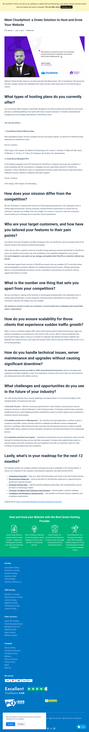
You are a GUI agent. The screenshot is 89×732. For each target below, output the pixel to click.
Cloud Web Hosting (11, 568)
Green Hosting (9, 632)
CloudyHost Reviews (12, 651)
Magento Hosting (11, 603)
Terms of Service (10, 659)
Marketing (30, 30)
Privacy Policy (9, 662)
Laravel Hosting (10, 609)
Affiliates (7, 656)
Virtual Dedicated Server (13, 624)
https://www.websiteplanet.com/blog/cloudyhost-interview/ (39, 502)
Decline (20, 724)
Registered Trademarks (73, 718)
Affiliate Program (10, 635)
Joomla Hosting (10, 600)
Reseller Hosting (10, 573)
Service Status (10, 648)
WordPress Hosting (12, 570)
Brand (6, 665)
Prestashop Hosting (12, 606)
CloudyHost (57, 718)
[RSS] (54, 728)
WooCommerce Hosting (13, 597)
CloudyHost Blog (10, 653)
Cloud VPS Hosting (11, 621)
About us (7, 668)
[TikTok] (51, 728)
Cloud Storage (9, 579)
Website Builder (10, 630)
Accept (10, 724)
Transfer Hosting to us (12, 582)
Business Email (10, 576)
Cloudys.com (66, 7)
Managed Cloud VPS (12, 627)
